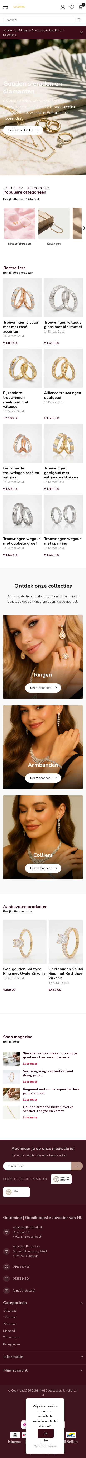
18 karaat (9, 1317)
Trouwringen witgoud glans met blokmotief (63, 324)
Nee (46, 1440)
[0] (80, 7)
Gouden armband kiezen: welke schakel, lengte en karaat (48, 1109)
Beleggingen (11, 1344)
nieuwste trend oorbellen (30, 596)
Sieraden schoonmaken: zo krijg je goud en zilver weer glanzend (50, 1055)
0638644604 (21, 1279)
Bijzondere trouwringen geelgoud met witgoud (15, 400)
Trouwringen (11, 1338)
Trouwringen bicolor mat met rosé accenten (21, 327)
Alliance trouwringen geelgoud (62, 395)
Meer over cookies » (46, 1446)
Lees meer (30, 1064)
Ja (45, 1433)
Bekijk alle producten (18, 273)
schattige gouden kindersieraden (31, 601)
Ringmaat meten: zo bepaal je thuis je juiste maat (51, 1091)
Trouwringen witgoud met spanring (63, 541)
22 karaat (9, 1324)
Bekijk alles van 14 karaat (21, 199)
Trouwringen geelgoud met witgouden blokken (61, 473)
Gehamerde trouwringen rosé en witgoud (21, 473)
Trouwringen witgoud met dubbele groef (22, 541)
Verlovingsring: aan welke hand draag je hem (48, 1073)
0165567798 (21, 1267)
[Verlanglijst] (71, 7)
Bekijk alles (11, 1042)
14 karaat (9, 1311)
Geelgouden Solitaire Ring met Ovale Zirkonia (24, 971)
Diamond (9, 1331)
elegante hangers (62, 596)
